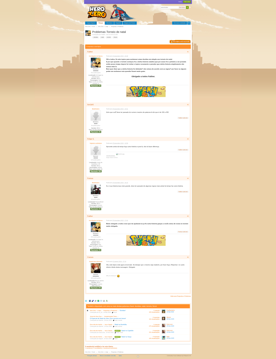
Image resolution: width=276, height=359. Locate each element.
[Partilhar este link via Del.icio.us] (93, 300)
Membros (109, 23)
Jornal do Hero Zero (96, 316)
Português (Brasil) (92, 355)
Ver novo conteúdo (179, 23)
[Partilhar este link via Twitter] (86, 300)
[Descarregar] (107, 300)
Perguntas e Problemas (110, 310)
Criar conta (187, 1)
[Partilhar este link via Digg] (90, 300)
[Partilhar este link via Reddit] (95, 300)
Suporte (118, 23)
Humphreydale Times (110, 316)
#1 (188, 52)
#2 (188, 104)
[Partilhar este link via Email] (101, 300)
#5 (188, 216)
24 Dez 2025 (170, 332)
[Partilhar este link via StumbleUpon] (98, 300)
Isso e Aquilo (108, 324)
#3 (188, 139)
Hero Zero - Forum (90, 352)
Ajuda (120, 355)
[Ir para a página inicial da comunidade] (112, 12)
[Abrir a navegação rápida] (189, 23)
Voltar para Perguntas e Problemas (180, 296)
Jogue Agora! (91, 23)
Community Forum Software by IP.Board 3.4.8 (179, 355)
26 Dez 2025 (170, 319)
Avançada (190, 7)
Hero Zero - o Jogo (95, 310)
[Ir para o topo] (138, 356)
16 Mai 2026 (170, 312)
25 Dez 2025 (170, 326)
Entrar (180, 1)
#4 (188, 178)
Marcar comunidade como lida (108, 355)
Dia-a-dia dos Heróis (96, 324)
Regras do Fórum (129, 23)
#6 (188, 257)
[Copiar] (104, 300)
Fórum (101, 23)
